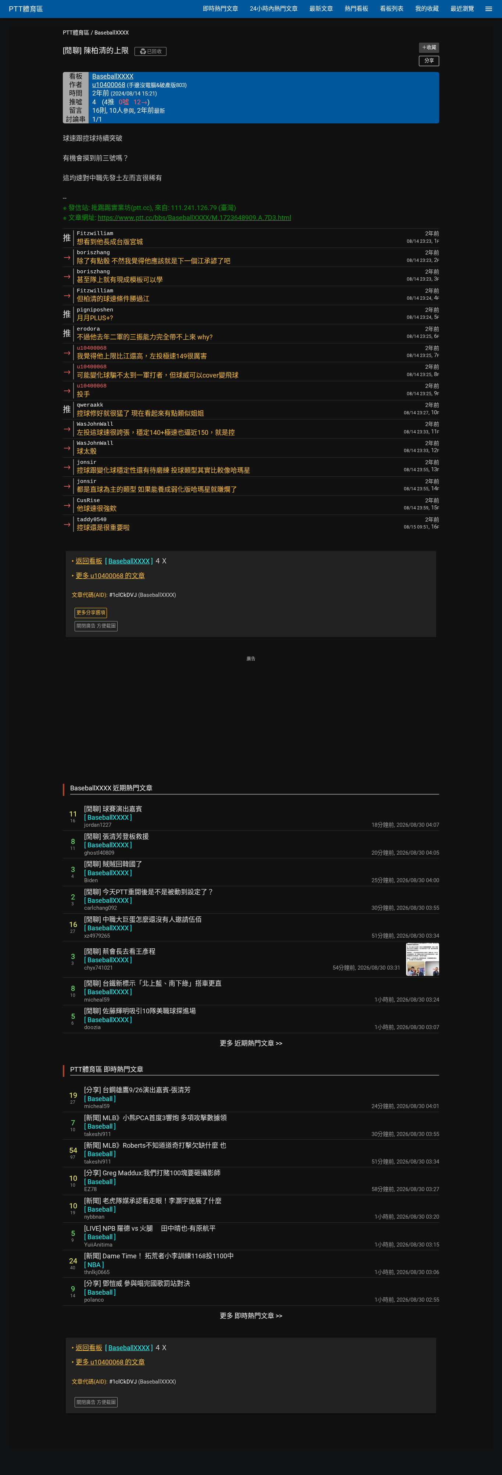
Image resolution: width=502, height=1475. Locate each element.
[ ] (108, 817)
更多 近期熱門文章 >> (251, 1043)
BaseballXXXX (111, 32)
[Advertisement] (251, 714)
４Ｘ (120, 561)
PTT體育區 (76, 32)
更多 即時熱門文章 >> (251, 1316)
